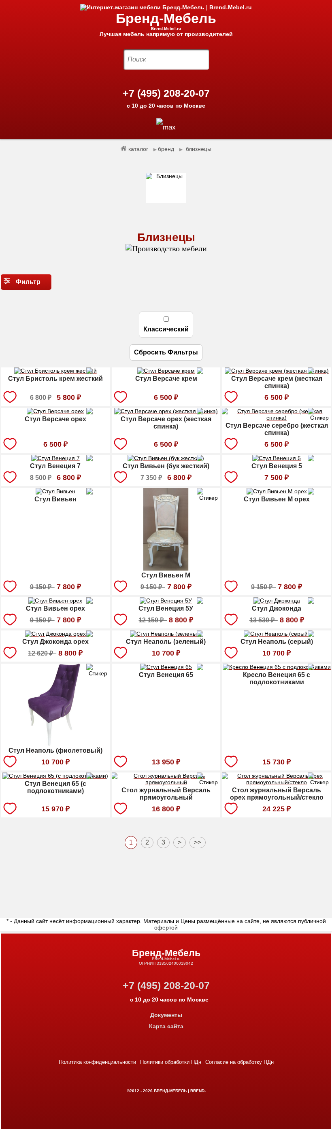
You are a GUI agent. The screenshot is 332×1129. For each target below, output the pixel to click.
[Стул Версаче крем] (166, 372)
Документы (166, 1015)
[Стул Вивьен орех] (55, 601)
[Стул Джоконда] (276, 601)
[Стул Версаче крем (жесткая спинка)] (277, 372)
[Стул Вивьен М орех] (276, 492)
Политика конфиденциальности (97, 1062)
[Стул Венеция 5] (276, 459)
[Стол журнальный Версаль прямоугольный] (166, 783)
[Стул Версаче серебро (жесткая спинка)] (276, 419)
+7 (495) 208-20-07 (166, 93)
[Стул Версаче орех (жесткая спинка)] (166, 412)
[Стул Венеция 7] (55, 459)
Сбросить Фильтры (166, 352)
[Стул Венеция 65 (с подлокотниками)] (55, 777)
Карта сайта (166, 1026)
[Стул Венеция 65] (166, 668)
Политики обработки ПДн (170, 1062)
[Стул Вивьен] (55, 492)
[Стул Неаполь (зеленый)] (166, 635)
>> (197, 842)
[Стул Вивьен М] (166, 568)
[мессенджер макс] (166, 127)
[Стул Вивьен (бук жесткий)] (165, 459)
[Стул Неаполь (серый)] (277, 635)
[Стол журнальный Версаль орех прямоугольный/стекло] (276, 783)
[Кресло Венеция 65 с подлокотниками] (276, 668)
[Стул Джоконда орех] (55, 635)
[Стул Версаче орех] (55, 412)
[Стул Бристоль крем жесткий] (55, 372)
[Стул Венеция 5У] (165, 601)
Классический (166, 329)
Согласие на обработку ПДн (239, 1062)
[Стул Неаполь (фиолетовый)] (55, 744)
